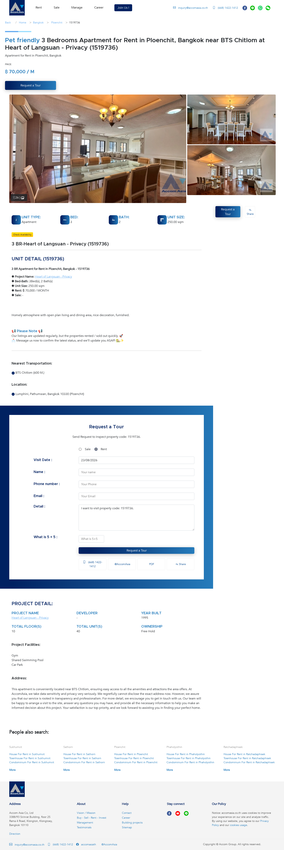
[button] (17, 7)
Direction (14, 834)
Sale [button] (57, 7)
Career (98, 7)
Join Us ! (123, 8)
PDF (151, 564)
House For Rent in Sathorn (79, 754)
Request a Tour (137, 550)
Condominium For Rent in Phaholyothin (190, 762)
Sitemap (127, 827)
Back (8, 22)
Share (182, 564)
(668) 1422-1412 (227, 8)
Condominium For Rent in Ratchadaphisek (249, 762)
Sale (88, 449)
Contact (127, 813)
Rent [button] (39, 7)
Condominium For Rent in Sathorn (84, 762)
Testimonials (84, 827)
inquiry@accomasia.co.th (193, 8)
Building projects (132, 822)
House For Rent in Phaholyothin (186, 754)
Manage (76, 7)
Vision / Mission (86, 813)
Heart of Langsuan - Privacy (53, 276)
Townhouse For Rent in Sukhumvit (29, 758)
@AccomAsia (122, 564)
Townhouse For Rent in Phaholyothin (189, 758)
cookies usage (238, 825)
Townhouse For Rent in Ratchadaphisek (247, 758)
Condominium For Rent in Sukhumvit (31, 762)
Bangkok (38, 22)
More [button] (12, 770)
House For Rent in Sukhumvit (27, 754)
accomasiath (88, 844)
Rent (104, 449)
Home (22, 22)
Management (85, 822)
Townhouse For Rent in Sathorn (82, 758)
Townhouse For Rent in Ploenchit (134, 758)
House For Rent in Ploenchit (131, 754)
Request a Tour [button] (30, 85)
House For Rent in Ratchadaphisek (244, 754)
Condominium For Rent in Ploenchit (135, 762)
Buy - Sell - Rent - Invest (91, 818)
